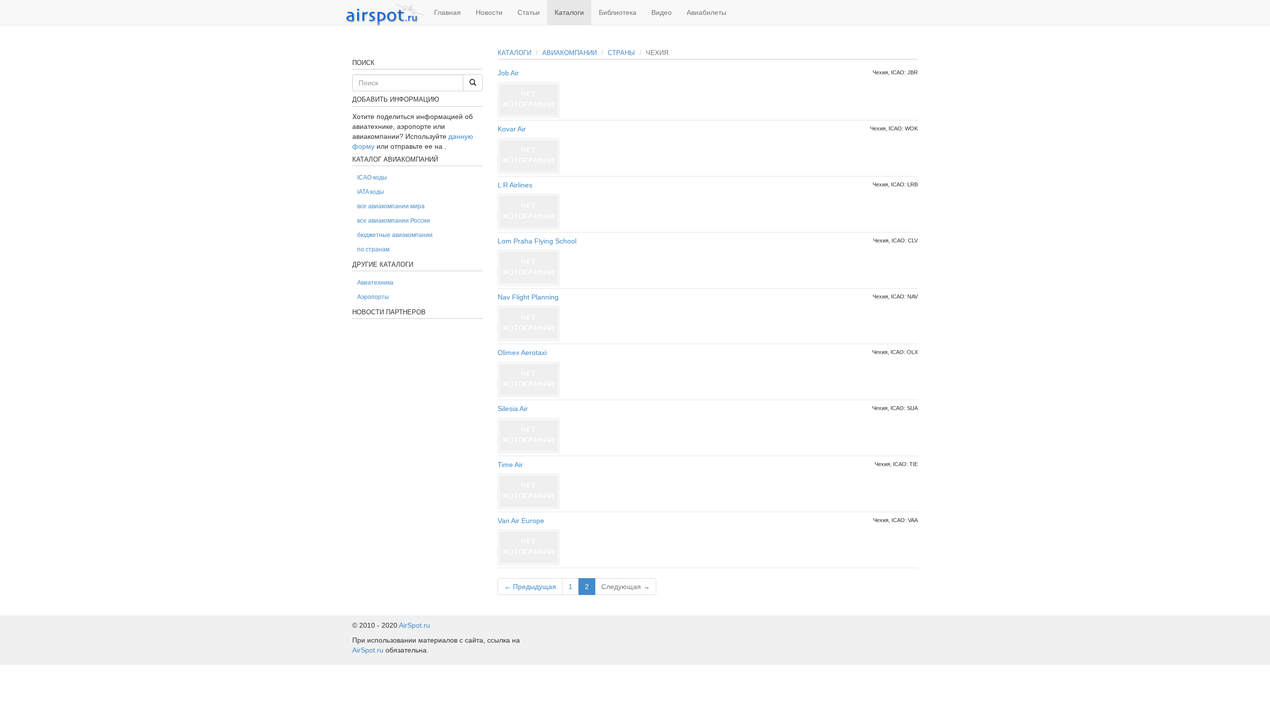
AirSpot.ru (414, 625)
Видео (661, 12)
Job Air (508, 73)
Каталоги (569, 12)
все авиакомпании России (393, 220)
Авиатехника (375, 282)
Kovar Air (512, 129)
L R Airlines (515, 185)
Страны (621, 53)
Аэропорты (373, 297)
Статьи (528, 12)
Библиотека (617, 12)
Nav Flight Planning (528, 297)
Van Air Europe (521, 521)
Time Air (510, 465)
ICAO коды (372, 177)
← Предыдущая (530, 587)
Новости (489, 12)
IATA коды (370, 191)
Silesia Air (513, 409)
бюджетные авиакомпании (395, 235)
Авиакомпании (569, 53)
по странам (373, 249)
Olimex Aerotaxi (522, 353)
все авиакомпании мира (391, 206)
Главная (447, 12)
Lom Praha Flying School (537, 241)
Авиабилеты (706, 12)
